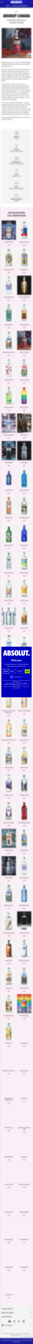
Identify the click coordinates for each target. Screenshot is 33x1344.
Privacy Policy (13, 684)
